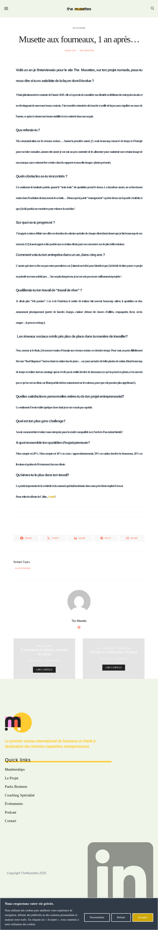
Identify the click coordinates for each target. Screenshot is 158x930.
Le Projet (11, 778)
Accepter (143, 917)
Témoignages (124, 648)
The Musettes (87, 50)
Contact (10, 821)
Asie (99, 648)
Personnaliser (97, 917)
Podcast (10, 812)
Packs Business (16, 786)
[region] (79, 914)
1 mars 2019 (70, 50)
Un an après (79, 28)
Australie (108, 648)
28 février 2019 (35, 661)
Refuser (121, 917)
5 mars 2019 (104, 658)
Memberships (15, 769)
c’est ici (51, 496)
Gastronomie (23, 568)
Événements (14, 804)
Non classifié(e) (44, 646)
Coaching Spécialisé (19, 795)
